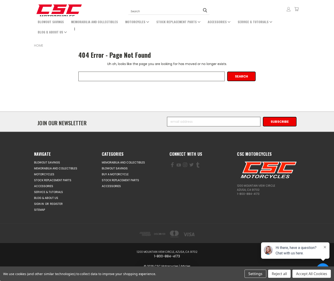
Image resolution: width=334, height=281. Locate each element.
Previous (22, 266)
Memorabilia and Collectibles (94, 21)
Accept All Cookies (311, 273)
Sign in (39, 204)
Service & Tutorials (253, 21)
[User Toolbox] (288, 9)
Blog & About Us (51, 32)
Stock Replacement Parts (177, 21)
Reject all (279, 273)
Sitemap (39, 210)
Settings (255, 273)
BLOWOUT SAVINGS (51, 21)
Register (56, 204)
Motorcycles (135, 21)
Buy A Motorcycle (115, 174)
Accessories (218, 21)
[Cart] (296, 9)
